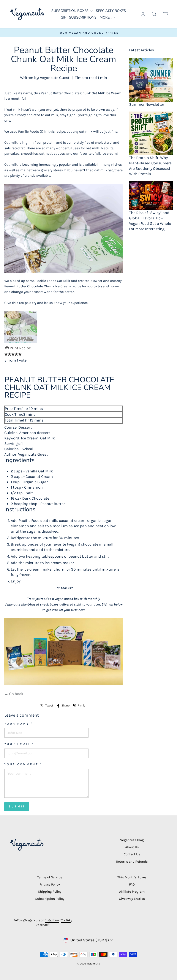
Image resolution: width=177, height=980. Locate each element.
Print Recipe (20, 348)
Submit (17, 806)
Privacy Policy (50, 884)
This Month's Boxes (132, 877)
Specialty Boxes (111, 10)
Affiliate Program (132, 891)
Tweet (49, 705)
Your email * (19, 744)
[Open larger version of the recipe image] (63, 327)
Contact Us (132, 854)
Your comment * (23, 764)
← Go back (13, 693)
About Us (132, 847)
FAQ (132, 884)
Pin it (81, 705)
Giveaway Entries (132, 899)
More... (106, 17)
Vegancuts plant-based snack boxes (31, 604)
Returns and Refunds (132, 862)
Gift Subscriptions (78, 17)
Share (65, 705)
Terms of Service (49, 877)
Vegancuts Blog (132, 840)
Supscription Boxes (70, 10)
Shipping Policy (49, 891)
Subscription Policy (49, 899)
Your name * (18, 723)
